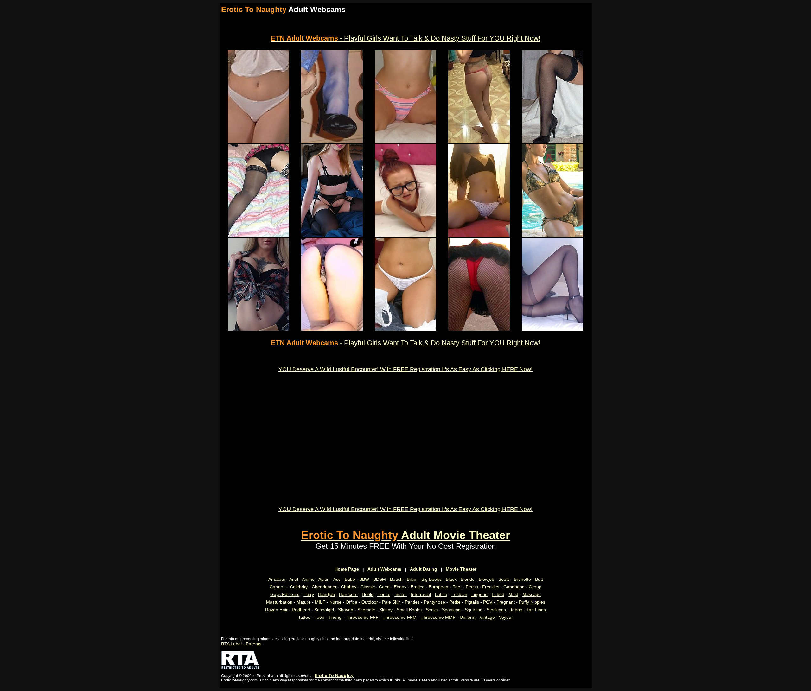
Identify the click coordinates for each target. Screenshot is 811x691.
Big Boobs (431, 579)
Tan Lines (536, 609)
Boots (504, 579)
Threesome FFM (400, 617)
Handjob (326, 594)
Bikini (412, 579)
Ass (337, 579)
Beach (396, 579)
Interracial (421, 594)
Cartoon (278, 586)
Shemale (366, 609)
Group (535, 586)
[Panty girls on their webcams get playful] (479, 235)
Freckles (490, 586)
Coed (384, 586)
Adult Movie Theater (405, 535)
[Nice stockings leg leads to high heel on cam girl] (552, 141)
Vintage (487, 617)
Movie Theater (461, 569)
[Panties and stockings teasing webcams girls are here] (258, 235)
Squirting (473, 609)
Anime (308, 579)
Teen (319, 617)
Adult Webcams (384, 569)
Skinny (386, 609)
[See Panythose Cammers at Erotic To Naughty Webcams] (552, 329)
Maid (513, 594)
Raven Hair (276, 609)
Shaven (345, 609)
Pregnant (505, 602)
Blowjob (486, 579)
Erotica (418, 586)
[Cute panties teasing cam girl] (405, 141)
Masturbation (279, 602)
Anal (293, 579)
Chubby (348, 586)
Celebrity (299, 586)
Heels (367, 594)
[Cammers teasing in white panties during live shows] (258, 141)
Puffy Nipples (532, 602)
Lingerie (479, 594)
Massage (531, 594)
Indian (400, 594)
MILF (320, 602)
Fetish (472, 586)
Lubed (498, 594)
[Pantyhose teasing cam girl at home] (479, 141)
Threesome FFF (362, 617)
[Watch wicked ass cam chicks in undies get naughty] (332, 329)
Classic (368, 586)
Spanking (451, 609)
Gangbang (514, 586)
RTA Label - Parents (241, 643)
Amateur (276, 579)
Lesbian (459, 594)
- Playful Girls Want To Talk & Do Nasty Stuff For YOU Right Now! (405, 38)
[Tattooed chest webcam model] (258, 329)
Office (351, 602)
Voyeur (506, 617)
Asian (323, 579)
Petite (455, 602)
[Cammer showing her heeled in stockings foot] (332, 141)
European (438, 586)
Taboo (516, 609)
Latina (441, 594)
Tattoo (304, 617)
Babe (350, 579)
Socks (432, 609)
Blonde (468, 579)
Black (451, 579)
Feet (457, 586)
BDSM (379, 579)
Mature (304, 602)
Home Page (347, 569)
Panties (412, 602)
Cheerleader (324, 586)
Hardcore (348, 594)
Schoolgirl (324, 609)
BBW (364, 579)
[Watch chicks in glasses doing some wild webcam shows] (405, 235)
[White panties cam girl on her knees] (405, 329)
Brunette (522, 579)
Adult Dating (423, 569)
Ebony (400, 586)
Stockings (496, 609)
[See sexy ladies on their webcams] (332, 235)
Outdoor (369, 602)
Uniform (468, 617)
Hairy (308, 594)
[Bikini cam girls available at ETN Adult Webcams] (552, 235)
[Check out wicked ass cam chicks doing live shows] (479, 329)
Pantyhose (434, 602)
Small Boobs (409, 609)
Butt (539, 579)
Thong (335, 617)
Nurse (335, 602)
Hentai (383, 594)
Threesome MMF (438, 617)
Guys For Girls (284, 594)
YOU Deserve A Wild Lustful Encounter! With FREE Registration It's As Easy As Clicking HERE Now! (405, 369)
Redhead (301, 609)
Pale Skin (391, 602)
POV (487, 602)
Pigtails (472, 602)
